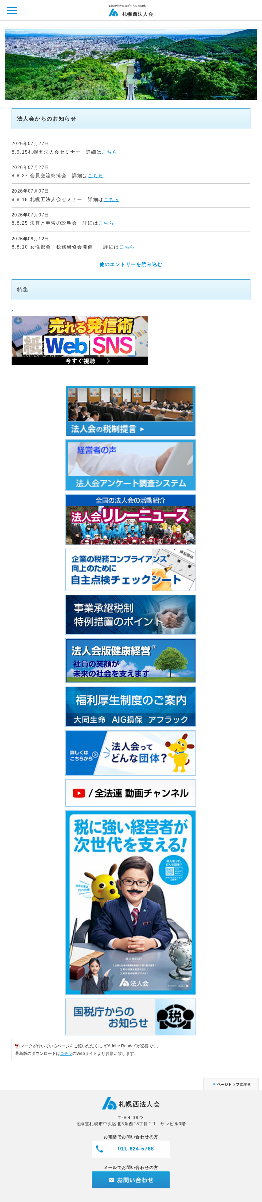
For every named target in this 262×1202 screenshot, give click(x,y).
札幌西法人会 (138, 13)
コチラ (66, 1053)
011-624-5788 (136, 1148)
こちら (109, 152)
